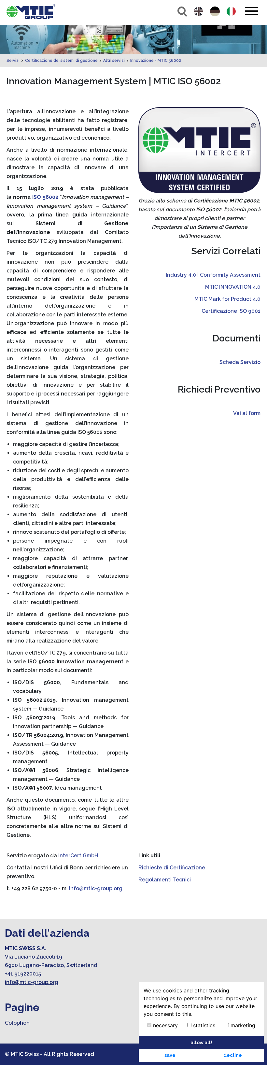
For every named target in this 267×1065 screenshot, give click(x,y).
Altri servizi (114, 60)
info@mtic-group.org (95, 888)
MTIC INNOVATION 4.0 (232, 287)
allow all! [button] (201, 1042)
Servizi (13, 60)
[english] (199, 11)
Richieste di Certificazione (171, 867)
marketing (242, 1025)
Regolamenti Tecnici (164, 880)
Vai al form (246, 413)
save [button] (170, 1055)
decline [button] (232, 1055)
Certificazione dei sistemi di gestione (61, 60)
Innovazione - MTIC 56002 (155, 60)
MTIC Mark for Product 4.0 (227, 299)
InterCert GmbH (78, 855)
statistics (203, 1025)
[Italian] (231, 11)
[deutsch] (215, 11)
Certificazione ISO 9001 (231, 311)
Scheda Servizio (239, 362)
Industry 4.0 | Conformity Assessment (213, 275)
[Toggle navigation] (251, 11)
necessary (164, 1025)
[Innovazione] (31, 11)
